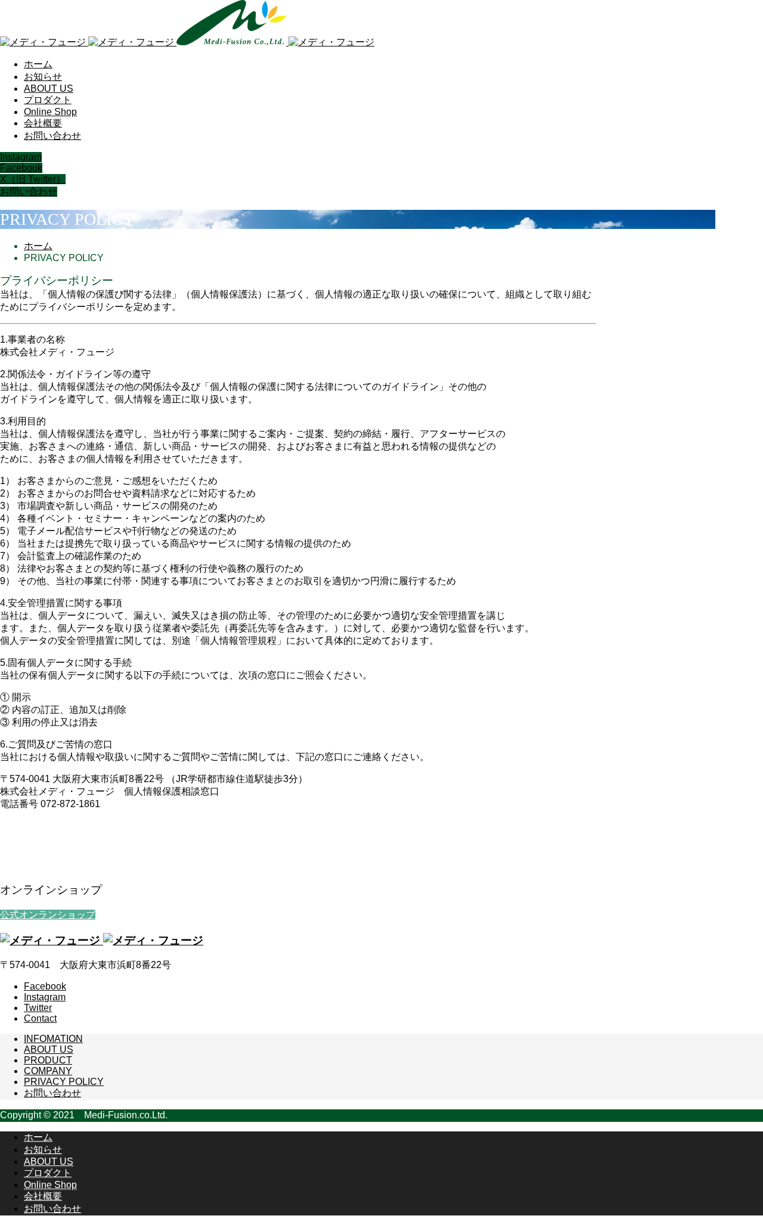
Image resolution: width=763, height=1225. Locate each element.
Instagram (21, 157)
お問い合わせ (52, 136)
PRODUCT (48, 1060)
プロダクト (48, 100)
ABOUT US (48, 88)
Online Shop (50, 112)
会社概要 (43, 123)
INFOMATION (53, 1039)
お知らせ (43, 77)
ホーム (38, 64)
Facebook (21, 168)
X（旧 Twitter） (33, 179)
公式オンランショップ (47, 915)
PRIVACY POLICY (64, 1082)
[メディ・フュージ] (187, 42)
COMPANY (48, 1071)
